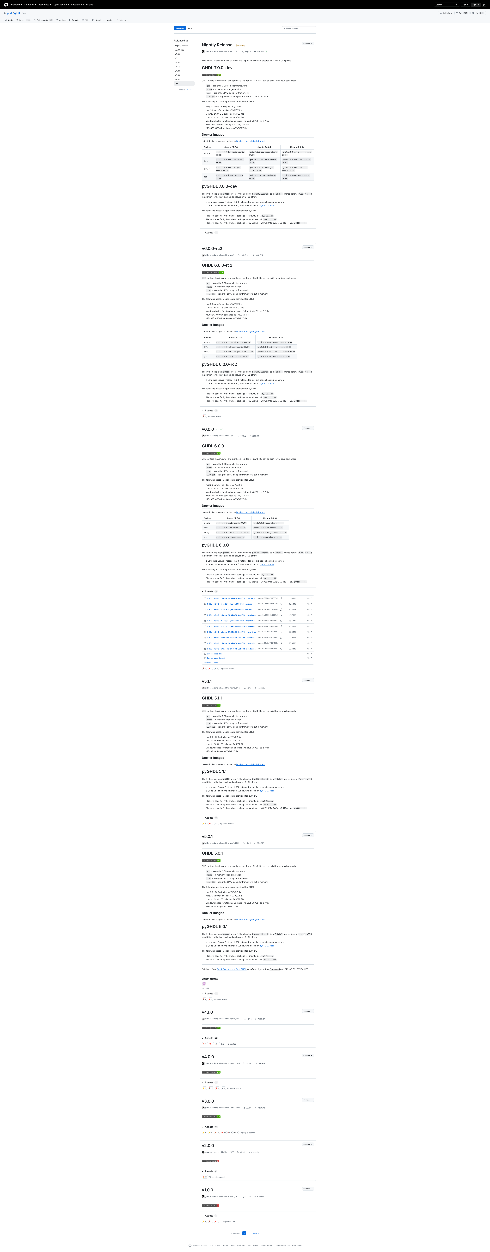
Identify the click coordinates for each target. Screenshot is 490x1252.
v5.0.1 (207, 836)
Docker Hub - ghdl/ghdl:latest (250, 141)
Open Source (60, 4)
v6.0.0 (208, 429)
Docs (249, 1245)
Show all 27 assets (211, 662)
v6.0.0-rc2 (212, 248)
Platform (15, 4)
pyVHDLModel (267, 205)
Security (226, 1245)
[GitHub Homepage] (190, 1245)
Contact (256, 1245)
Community (241, 1245)
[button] (258, 232)
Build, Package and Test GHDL (232, 969)
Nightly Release (217, 44)
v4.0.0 (208, 1056)
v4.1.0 (207, 1012)
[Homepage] (6, 5)
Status (233, 1245)
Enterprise (76, 4)
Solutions (29, 4)
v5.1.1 (207, 681)
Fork (463, 13)
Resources (44, 4)
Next (189, 90)
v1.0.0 (207, 1189)
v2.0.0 (208, 1145)
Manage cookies (267, 1245)
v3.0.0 (208, 1101)
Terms (211, 1245)
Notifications (447, 13)
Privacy (218, 1245)
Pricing (89, 4)
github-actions (211, 51)
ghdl (9, 13)
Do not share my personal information (288, 1245)
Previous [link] (181, 90)
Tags (190, 28)
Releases (180, 28)
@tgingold (275, 969)
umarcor (208, 1152)
